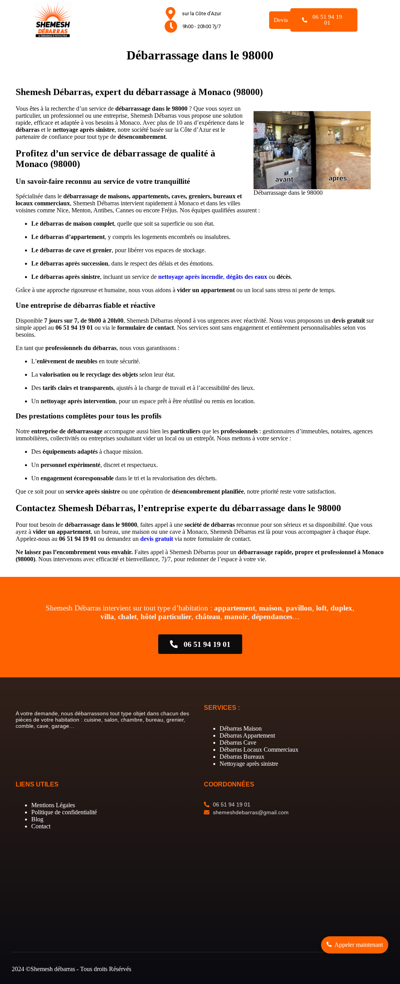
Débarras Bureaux (242, 756)
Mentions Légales (53, 805)
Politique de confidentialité (64, 812)
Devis (281, 20)
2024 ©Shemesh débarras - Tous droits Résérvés (71, 969)
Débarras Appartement (247, 735)
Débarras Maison (241, 728)
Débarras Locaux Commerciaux (259, 749)
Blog (37, 819)
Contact (40, 826)
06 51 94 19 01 (327, 20)
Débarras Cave (238, 742)
